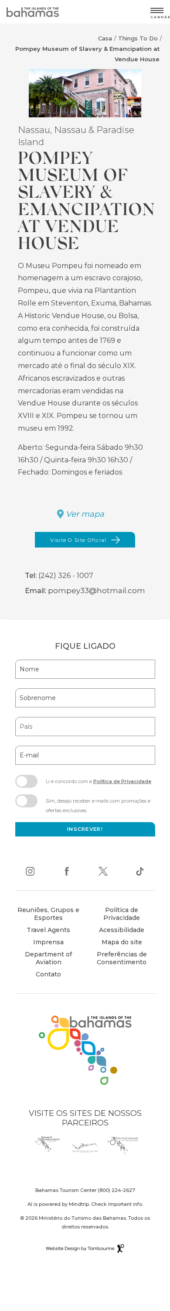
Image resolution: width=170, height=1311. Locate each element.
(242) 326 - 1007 (65, 575)
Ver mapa (85, 514)
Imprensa (48, 942)
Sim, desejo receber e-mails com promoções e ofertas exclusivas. (98, 805)
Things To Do (138, 38)
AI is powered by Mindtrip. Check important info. (85, 1204)
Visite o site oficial (78, 542)
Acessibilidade (121, 930)
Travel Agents (48, 930)
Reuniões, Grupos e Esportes (48, 914)
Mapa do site (122, 942)
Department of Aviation (44, 959)
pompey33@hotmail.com (96, 590)
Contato (48, 974)
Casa (105, 38)
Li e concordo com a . (98, 784)
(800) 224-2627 (116, 1190)
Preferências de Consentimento (122, 958)
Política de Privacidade (122, 781)
